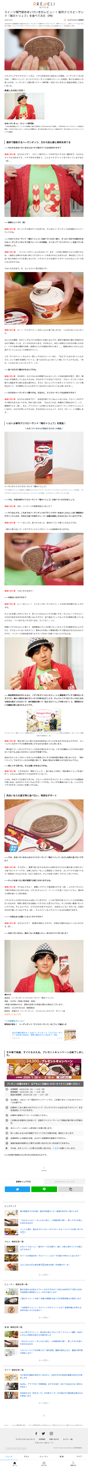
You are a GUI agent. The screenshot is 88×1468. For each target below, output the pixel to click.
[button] (70, 1189)
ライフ (79, 1456)
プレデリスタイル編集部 (75, 20)
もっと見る (43, 1275)
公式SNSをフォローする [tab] (65, 1182)
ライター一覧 (68, 1439)
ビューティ (44, 1456)
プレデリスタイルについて (25, 1439)
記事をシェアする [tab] (23, 1182)
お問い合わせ (54, 1439)
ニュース (8, 1456)
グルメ (26, 1456)
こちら (55, 1148)
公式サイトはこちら (12, 1014)
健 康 (62, 1456)
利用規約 (42, 1439)
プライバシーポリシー (43, 1443)
